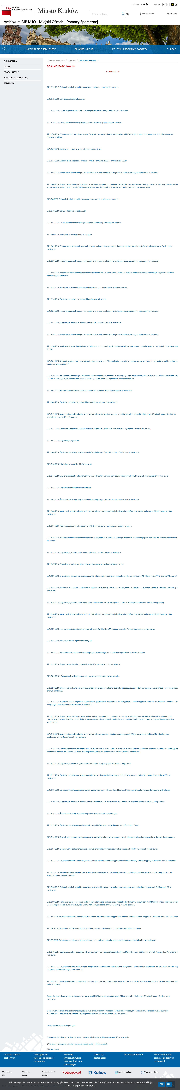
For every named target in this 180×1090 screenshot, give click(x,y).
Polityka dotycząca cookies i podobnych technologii (164, 1058)
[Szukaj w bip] (123, 14)
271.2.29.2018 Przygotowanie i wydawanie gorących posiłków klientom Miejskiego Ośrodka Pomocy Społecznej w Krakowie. (101, 629)
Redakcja (9, 83)
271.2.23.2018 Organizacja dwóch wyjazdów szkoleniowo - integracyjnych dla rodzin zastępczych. (89, 763)
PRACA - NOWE (11, 72)
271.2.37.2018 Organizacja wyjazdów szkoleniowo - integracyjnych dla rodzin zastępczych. (86, 564)
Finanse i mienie (84, 49)
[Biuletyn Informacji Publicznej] (73, 1074)
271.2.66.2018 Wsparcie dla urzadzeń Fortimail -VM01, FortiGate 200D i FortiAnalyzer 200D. (87, 161)
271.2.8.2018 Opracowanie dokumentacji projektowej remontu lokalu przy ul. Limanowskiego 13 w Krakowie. (94, 928)
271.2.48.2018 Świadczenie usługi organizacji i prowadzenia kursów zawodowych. (82, 402)
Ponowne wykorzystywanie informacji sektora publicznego (73, 1060)
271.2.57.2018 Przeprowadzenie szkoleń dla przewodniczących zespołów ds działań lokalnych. (87, 287)
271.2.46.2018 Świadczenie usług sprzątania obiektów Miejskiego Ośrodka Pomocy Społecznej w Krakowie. (93, 452)
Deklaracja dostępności (100, 1056)
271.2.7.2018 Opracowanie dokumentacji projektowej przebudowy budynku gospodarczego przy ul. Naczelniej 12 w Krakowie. (101, 940)
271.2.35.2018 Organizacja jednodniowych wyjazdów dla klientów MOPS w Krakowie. (84, 552)
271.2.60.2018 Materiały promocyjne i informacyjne (69, 234)
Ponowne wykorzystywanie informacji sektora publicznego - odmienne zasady (78, 1044)
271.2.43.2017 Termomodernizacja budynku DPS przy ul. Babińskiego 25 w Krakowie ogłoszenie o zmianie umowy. (96, 653)
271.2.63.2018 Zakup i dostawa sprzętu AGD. (66, 211)
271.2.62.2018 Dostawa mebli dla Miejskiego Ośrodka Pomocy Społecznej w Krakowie (84, 223)
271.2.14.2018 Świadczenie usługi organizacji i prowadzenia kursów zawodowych (82, 814)
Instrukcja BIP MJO (133, 1055)
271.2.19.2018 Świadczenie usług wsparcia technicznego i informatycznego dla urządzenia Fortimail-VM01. (93, 825)
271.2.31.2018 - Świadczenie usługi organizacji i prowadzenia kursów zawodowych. (83, 676)
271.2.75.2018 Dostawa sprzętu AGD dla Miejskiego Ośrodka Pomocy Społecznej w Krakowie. (87, 111)
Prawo (8, 67)
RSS (3, 1075)
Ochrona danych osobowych (12, 1056)
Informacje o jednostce (41, 49)
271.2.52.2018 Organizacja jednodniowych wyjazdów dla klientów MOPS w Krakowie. (84, 323)
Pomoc (25, 1075)
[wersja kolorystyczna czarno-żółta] (172, 4)
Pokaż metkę (54, 1049)
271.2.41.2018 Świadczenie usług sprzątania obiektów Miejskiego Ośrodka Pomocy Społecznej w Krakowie (93, 499)
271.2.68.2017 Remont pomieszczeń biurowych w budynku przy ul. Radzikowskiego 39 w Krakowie (89, 391)
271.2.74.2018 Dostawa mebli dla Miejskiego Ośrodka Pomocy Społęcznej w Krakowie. (84, 123)
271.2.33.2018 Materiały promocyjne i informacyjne (69, 641)
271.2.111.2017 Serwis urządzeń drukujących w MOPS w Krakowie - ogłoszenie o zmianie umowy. (89, 526)
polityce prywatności (135, 1082)
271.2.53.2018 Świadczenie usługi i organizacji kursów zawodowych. (76, 299)
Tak (161, 1084)
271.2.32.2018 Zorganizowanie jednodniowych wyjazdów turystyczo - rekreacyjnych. (83, 664)
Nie (168, 1084)
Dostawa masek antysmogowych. (61, 1026)
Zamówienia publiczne (87, 61)
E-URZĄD (171, 49)
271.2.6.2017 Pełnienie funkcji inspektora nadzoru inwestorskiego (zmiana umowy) (82, 199)
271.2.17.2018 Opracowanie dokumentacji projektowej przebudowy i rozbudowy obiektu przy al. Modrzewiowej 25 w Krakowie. (102, 849)
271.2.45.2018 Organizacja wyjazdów (63, 441)
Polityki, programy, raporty (129, 49)
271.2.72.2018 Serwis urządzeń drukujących (66, 99)
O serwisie (26, 1072)
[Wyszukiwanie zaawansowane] (127, 14)
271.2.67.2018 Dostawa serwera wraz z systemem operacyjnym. (74, 149)
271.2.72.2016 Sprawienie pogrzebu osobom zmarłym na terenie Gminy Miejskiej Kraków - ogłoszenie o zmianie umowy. (98, 429)
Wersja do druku (151, 1072)
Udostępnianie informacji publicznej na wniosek (44, 1058)
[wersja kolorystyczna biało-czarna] (168, 4)
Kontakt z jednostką (16, 78)
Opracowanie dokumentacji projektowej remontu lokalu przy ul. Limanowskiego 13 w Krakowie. (88, 1037)
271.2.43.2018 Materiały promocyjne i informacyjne (69, 464)
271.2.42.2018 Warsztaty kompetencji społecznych (69, 488)
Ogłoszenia (10, 61)
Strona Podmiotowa (57, 61)
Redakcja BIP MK (48, 1072)
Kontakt (45, 1075)
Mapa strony (7, 1072)
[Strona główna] (5, 49)
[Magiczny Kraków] (99, 1074)
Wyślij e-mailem (125, 1072)
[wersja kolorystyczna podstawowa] (164, 4)
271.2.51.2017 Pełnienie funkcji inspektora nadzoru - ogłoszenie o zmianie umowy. (82, 87)
